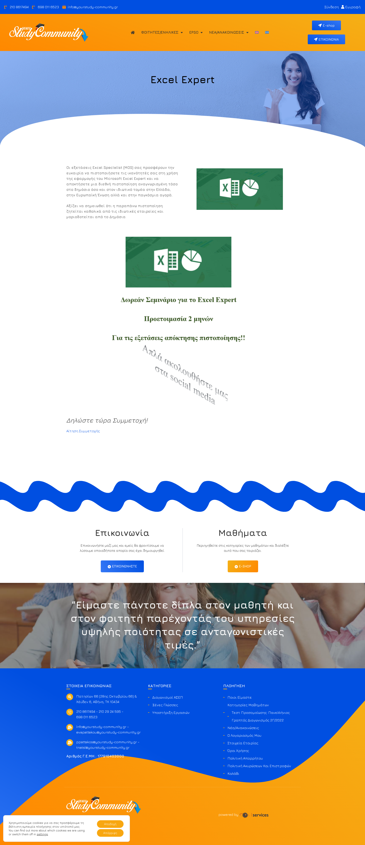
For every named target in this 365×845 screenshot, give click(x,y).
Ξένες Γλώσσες (165, 705)
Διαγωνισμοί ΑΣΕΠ (167, 697)
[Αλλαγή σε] (257, 32)
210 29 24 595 (110, 711)
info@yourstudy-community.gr (101, 727)
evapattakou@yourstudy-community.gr (108, 732)
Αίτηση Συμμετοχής (83, 431)
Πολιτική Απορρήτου (245, 758)
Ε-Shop (245, 566)
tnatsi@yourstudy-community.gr (102, 747)
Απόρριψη (110, 833)
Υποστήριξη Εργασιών (171, 712)
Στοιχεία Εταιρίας (242, 743)
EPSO (193, 32)
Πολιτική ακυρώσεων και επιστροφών (259, 766)
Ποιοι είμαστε (239, 697)
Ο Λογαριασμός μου (244, 735)
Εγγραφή (352, 7)
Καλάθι (233, 773)
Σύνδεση (332, 7)
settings (42, 834)
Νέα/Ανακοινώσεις (226, 32)
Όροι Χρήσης (238, 751)
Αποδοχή (110, 824)
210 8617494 (85, 711)
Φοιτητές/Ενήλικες (159, 32)
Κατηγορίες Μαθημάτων (248, 705)
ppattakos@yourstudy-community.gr (106, 742)
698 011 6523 (86, 717)
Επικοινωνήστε (124, 566)
